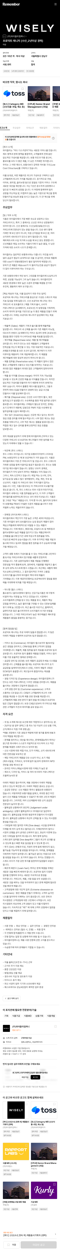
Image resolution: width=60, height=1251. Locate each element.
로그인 (35, 1077)
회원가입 (25, 1077)
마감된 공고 (39, 1244)
